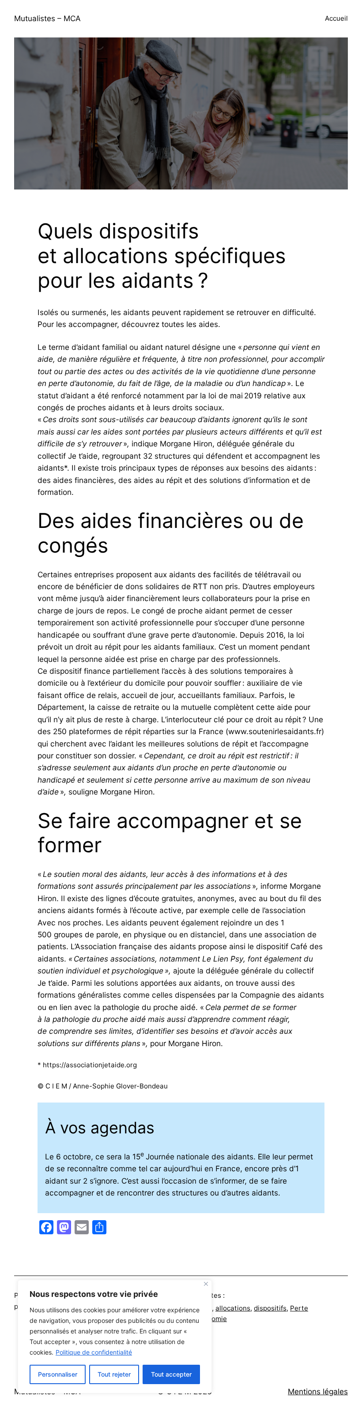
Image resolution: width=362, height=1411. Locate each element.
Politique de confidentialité (94, 1352)
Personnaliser (57, 1374)
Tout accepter (171, 1374)
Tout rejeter (114, 1374)
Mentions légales (318, 1391)
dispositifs (270, 1308)
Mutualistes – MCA (47, 18)
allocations (232, 1308)
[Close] (206, 1284)
